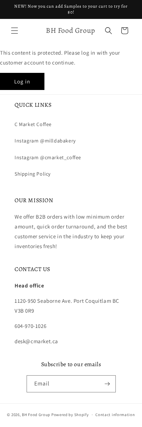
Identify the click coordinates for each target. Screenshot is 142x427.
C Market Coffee (33, 124)
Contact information (115, 414)
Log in (22, 81)
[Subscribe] (107, 383)
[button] (15, 31)
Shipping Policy (33, 174)
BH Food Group (36, 414)
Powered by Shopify (70, 414)
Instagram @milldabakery (45, 140)
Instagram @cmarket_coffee (48, 157)
